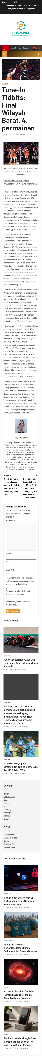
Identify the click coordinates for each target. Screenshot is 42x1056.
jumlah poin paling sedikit (24, 208)
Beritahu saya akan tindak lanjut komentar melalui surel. (18, 592)
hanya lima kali (31, 269)
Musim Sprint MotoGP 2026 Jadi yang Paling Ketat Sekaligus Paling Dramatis (21, 663)
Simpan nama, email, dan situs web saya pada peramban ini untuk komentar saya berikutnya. (20, 581)
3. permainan (15, 244)
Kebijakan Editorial (15, 9)
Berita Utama (8, 941)
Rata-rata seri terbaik (12, 373)
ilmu (5, 806)
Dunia (6, 800)
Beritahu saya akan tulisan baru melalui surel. (18, 603)
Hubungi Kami (29, 9)
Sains (6, 987)
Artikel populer (9, 797)
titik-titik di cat (27, 326)
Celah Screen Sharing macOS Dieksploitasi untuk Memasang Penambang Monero (19, 901)
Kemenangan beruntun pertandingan (18, 241)
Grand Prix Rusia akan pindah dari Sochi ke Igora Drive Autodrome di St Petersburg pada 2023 (12, 485)
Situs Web (10, 570)
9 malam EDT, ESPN (12, 184)
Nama (9, 553)
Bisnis (6, 1034)
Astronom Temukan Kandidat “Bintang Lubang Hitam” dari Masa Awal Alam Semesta (19, 995)
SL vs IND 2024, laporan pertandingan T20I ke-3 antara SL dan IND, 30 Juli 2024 (21, 767)
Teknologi (7, 810)
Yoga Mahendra (21, 669)
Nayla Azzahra (9, 135)
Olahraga (5, 83)
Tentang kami (10, 5)
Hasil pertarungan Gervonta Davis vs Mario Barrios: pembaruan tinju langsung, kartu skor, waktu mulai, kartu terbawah (30, 487)
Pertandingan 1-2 (30, 339)
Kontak (6, 819)
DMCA (35, 5)
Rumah (6, 794)
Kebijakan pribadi (24, 5)
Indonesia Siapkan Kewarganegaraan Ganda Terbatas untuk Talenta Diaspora (20, 948)
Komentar (10, 520)
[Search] (38, 54)
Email (9, 562)
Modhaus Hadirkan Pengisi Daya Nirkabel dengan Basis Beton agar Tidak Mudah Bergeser (20, 1041)
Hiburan (7, 816)
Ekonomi (7, 803)
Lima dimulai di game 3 (26, 391)
